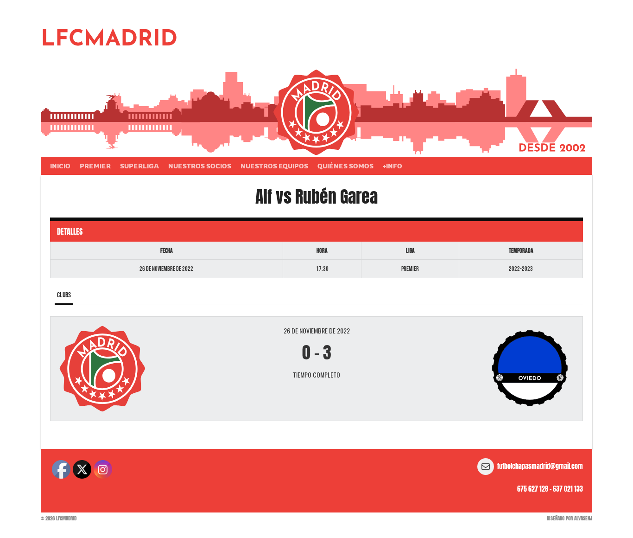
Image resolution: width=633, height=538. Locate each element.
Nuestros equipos (274, 166)
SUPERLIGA (139, 166)
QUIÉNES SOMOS (345, 166)
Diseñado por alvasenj (569, 518)
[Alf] (145, 369)
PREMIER (95, 166)
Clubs (64, 295)
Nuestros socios (199, 166)
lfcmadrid (109, 40)
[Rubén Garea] (487, 369)
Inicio (60, 166)
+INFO (392, 166)
